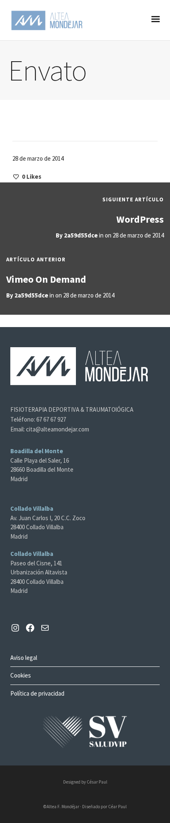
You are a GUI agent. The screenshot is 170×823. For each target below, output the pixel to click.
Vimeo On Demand (46, 279)
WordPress (140, 219)
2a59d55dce (81, 235)
